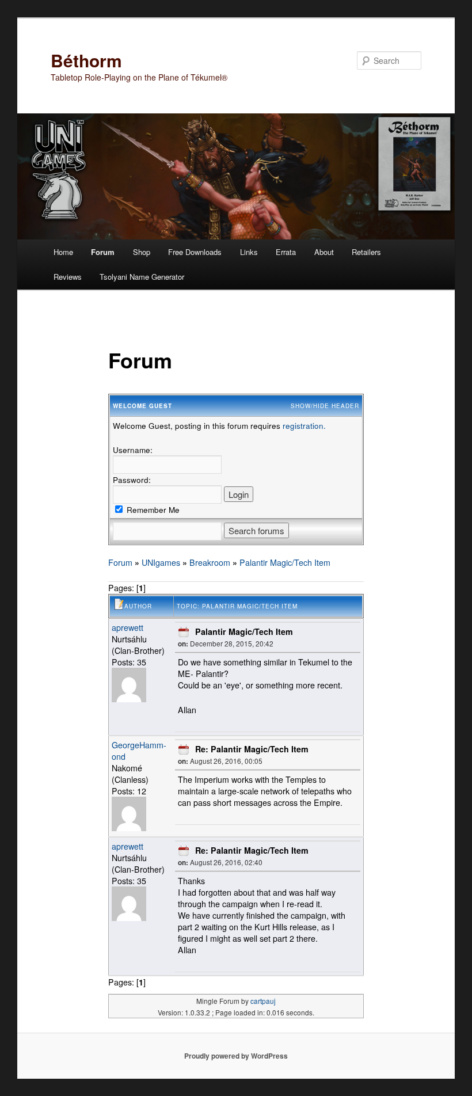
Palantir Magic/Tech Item (284, 562)
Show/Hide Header (325, 406)
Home (63, 251)
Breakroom (209, 562)
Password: (132, 479)
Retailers (366, 251)
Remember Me (152, 509)
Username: (133, 449)
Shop (141, 251)
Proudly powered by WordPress (236, 1056)
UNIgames (161, 562)
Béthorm (86, 60)
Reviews (68, 276)
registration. (304, 425)
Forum (103, 251)
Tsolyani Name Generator (142, 276)
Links (249, 251)
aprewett (127, 627)
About (324, 251)
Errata (286, 251)
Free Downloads (195, 251)
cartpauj (263, 1001)
